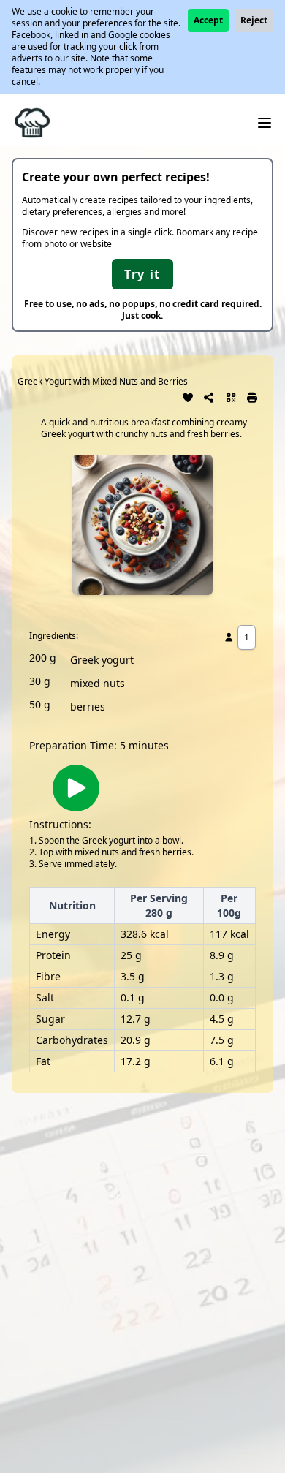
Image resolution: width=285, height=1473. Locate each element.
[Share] (209, 396)
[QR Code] (231, 396)
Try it (142, 274)
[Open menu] (264, 122)
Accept (208, 20)
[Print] (252, 396)
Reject (253, 20)
